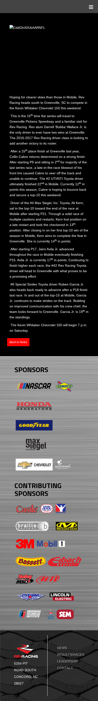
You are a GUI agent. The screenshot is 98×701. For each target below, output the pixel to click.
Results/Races (70, 654)
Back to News (18, 342)
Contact (65, 668)
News (62, 648)
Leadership (67, 661)
